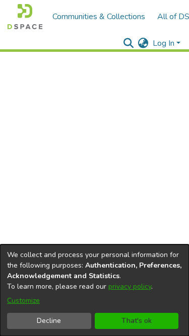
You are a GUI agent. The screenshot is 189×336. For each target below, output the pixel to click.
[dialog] (94, 290)
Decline (49, 320)
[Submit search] (128, 43)
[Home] (25, 16)
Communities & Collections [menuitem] (98, 16)
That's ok (136, 320)
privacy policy (129, 286)
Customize (23, 300)
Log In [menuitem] (163, 43)
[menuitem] (143, 43)
